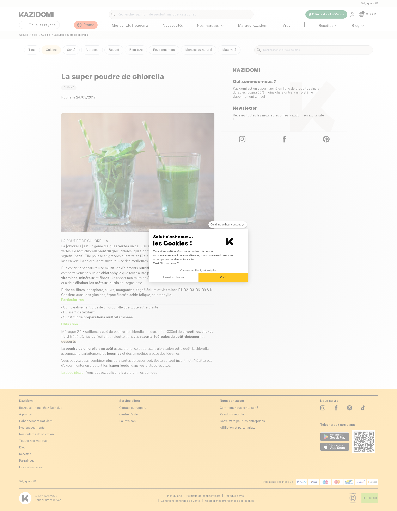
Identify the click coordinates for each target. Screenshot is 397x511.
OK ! (223, 277)
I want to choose (173, 277)
